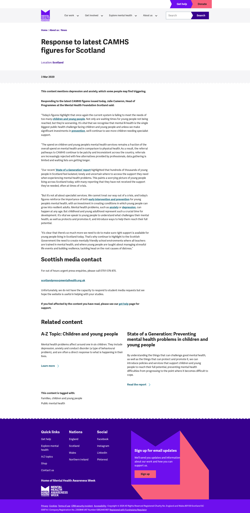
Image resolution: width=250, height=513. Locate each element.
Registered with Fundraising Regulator (128, 509)
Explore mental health (120, 15)
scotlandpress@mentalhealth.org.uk (63, 280)
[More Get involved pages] (102, 15)
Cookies (53, 505)
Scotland (74, 446)
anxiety (114, 207)
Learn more (48, 365)
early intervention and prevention (109, 199)
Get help (46, 439)
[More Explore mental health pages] (136, 15)
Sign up (145, 474)
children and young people (69, 119)
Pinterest (102, 459)
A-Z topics (47, 456)
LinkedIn (102, 452)
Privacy (44, 505)
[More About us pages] (156, 15)
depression (129, 207)
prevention (78, 130)
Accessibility (100, 505)
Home (44, 30)
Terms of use (64, 505)
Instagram (103, 446)
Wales (72, 452)
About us (147, 15)
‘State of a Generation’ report (73, 170)
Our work (69, 15)
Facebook (103, 439)
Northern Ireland (78, 459)
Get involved (91, 15)
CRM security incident (82, 505)
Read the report (136, 384)
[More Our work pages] (78, 15)
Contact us (47, 470)
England (73, 439)
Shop (44, 463)
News (64, 30)
